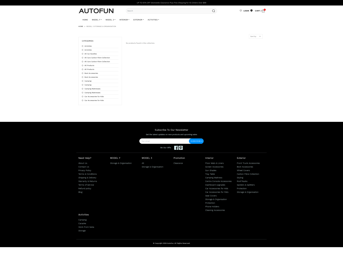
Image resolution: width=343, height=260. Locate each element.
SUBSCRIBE (196, 141)
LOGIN (246, 11)
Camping (88, 81)
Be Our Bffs (165, 147)
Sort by (253, 36)
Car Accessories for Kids (94, 96)
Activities (88, 46)
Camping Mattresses (92, 89)
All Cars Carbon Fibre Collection (97, 58)
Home (80, 26)
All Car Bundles (91, 54)
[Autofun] (97, 11)
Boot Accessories (91, 73)
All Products (89, 65)
